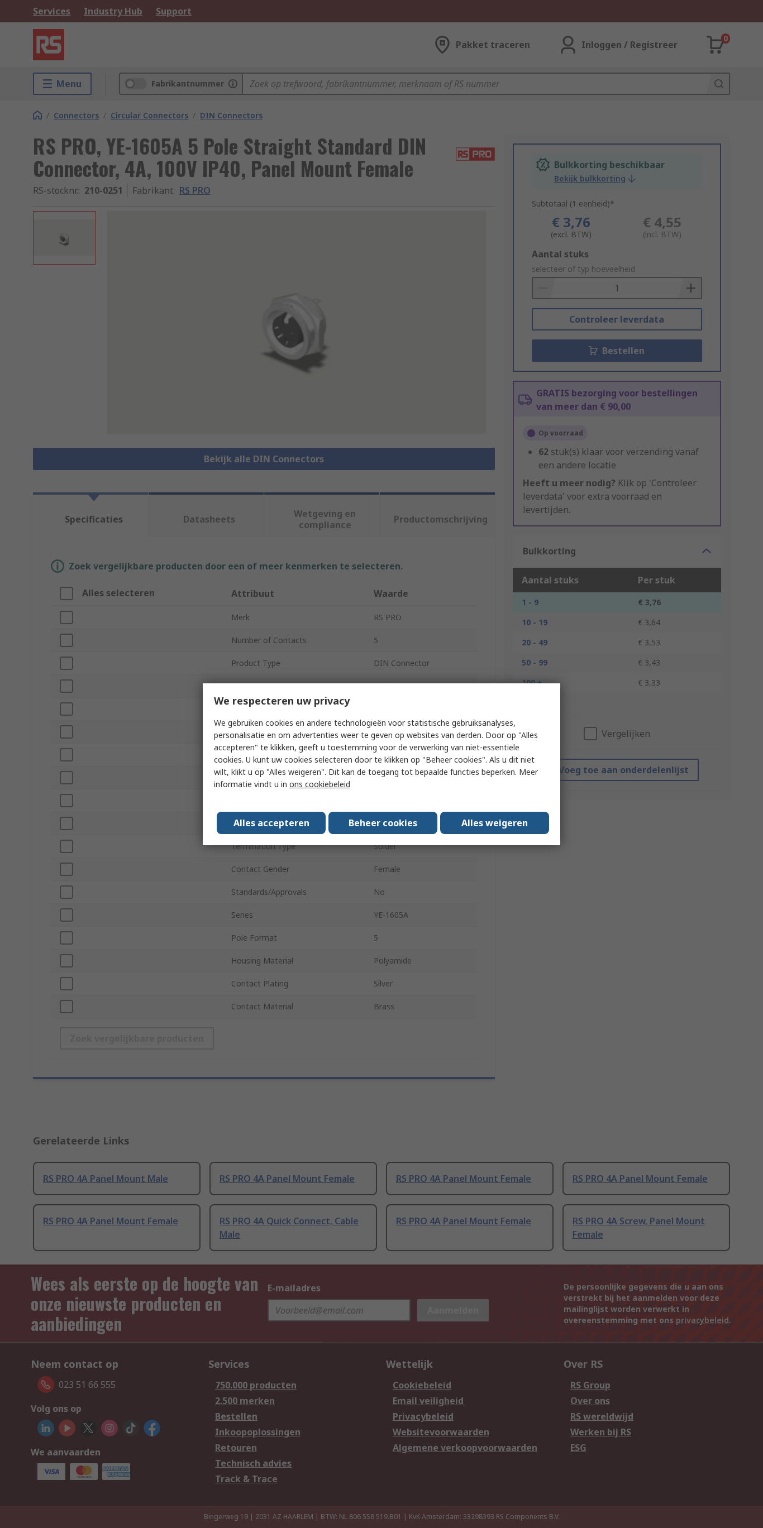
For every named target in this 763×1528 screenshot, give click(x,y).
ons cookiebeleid (319, 784)
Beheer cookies (383, 823)
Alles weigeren (494, 823)
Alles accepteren (271, 823)
